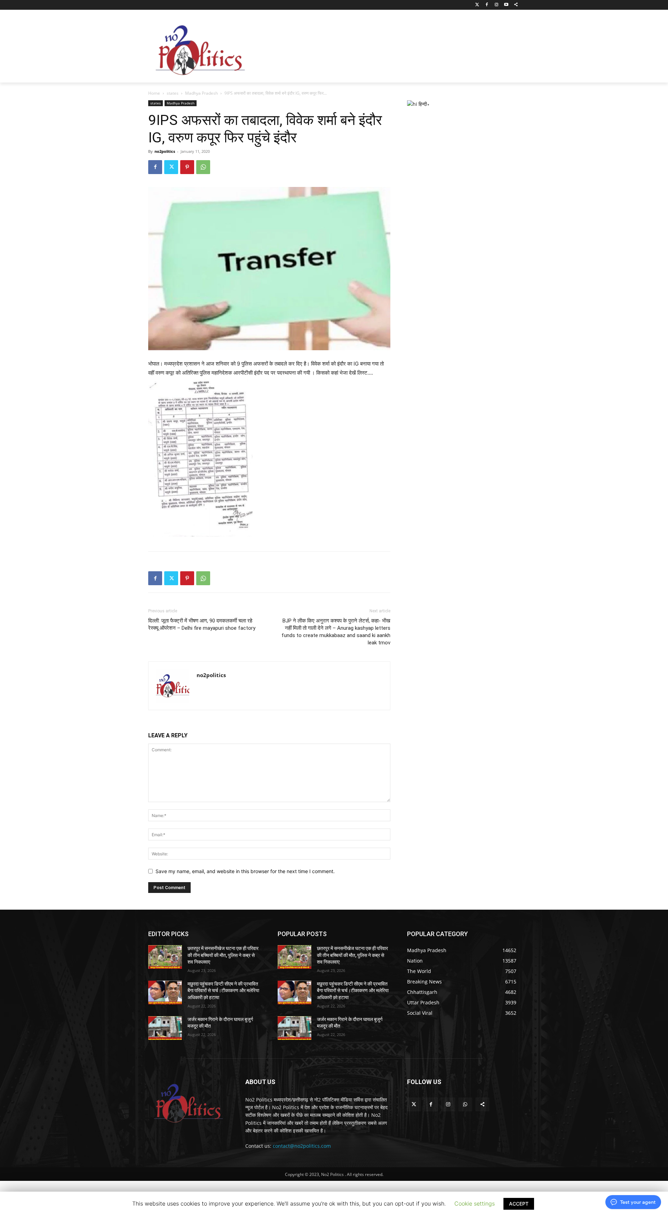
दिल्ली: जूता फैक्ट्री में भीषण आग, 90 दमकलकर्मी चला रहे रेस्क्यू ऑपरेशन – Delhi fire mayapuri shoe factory (201, 624)
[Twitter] (477, 5)
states (172, 93)
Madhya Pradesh (201, 93)
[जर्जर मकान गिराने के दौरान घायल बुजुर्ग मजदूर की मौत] (165, 1028)
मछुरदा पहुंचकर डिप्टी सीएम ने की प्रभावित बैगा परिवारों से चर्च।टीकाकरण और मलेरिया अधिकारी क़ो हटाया (223, 990)
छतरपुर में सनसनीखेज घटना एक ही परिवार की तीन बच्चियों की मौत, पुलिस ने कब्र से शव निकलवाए (223, 955)
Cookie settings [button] (474, 1203)
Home (154, 93)
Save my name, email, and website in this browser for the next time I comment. (245, 871)
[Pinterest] (187, 167)
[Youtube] (506, 5)
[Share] (516, 5)
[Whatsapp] (465, 1104)
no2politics (164, 151)
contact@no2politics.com (302, 1146)
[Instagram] (497, 5)
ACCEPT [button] (518, 1204)
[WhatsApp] (203, 167)
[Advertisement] (389, 48)
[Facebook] (487, 5)
